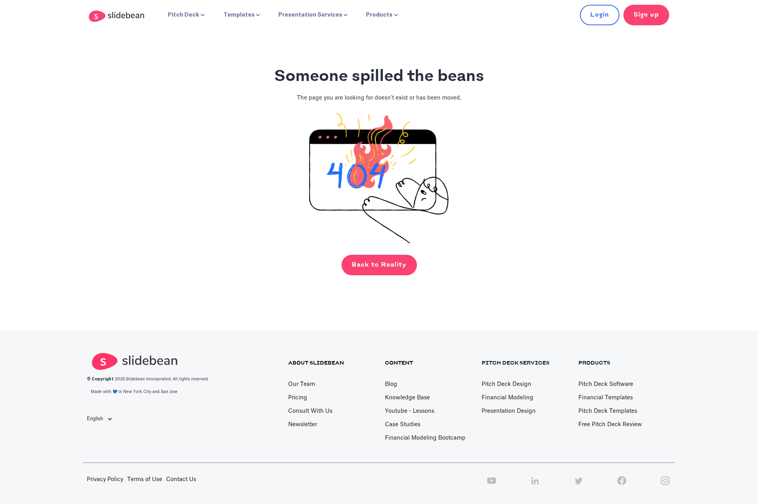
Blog (391, 384)
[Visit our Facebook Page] (622, 485)
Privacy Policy (105, 479)
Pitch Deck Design (506, 384)
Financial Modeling (507, 398)
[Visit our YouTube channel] (491, 485)
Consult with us (310, 411)
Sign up (646, 14)
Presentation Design (509, 411)
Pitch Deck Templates (607, 411)
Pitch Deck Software (605, 384)
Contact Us (181, 479)
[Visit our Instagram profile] (665, 485)
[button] (185, 15)
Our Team (301, 384)
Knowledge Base (407, 398)
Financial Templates (605, 398)
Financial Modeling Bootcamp (425, 438)
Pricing (297, 398)
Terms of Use (144, 479)
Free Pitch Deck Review (610, 424)
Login (599, 14)
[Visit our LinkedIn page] (535, 485)
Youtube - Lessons (409, 411)
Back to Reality (379, 264)
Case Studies (402, 424)
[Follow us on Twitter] (578, 485)
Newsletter (302, 424)
